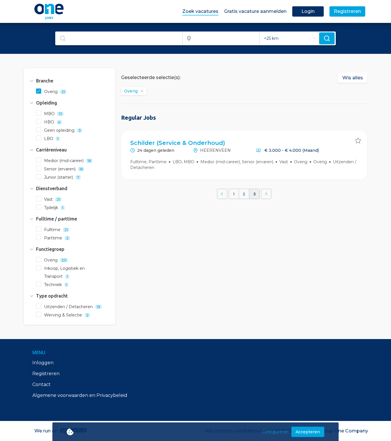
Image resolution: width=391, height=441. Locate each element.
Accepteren (308, 431)
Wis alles (352, 77)
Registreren (46, 373)
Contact (41, 384)
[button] (69, 81)
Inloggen (43, 362)
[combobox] (119, 38)
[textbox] (118, 38)
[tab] (69, 81)
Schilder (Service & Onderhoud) (177, 142)
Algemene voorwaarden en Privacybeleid (79, 395)
